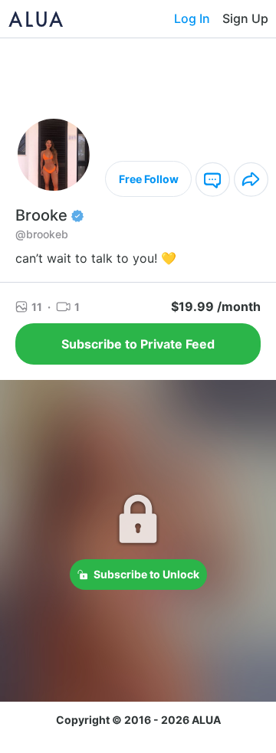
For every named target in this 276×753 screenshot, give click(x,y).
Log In (192, 18)
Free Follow (149, 178)
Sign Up (245, 18)
